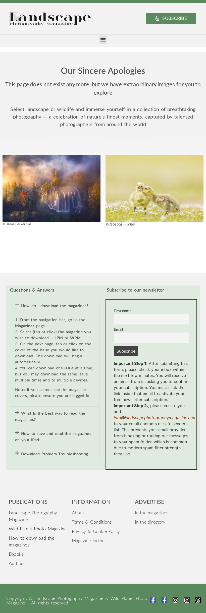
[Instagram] (175, 600)
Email (118, 329)
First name (122, 311)
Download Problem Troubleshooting (54, 454)
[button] (103, 39)
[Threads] (198, 600)
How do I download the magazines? (54, 306)
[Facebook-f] (153, 600)
